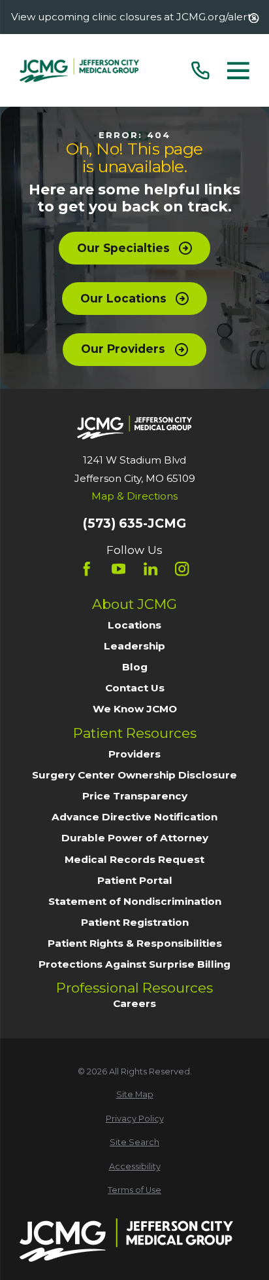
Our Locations (123, 298)
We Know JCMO (135, 709)
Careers (134, 1003)
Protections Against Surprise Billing (134, 964)
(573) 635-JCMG (134, 523)
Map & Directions (134, 496)
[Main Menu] (238, 70)
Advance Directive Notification (134, 817)
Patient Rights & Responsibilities (135, 943)
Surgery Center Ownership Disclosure (134, 775)
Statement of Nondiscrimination (134, 901)
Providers (134, 754)
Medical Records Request (134, 859)
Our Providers (123, 349)
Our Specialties (123, 248)
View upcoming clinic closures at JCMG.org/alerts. (134, 16)
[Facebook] (86, 569)
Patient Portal (134, 880)
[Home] (79, 70)
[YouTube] (118, 569)
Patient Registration (135, 922)
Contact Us (135, 688)
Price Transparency (134, 796)
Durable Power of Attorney (134, 838)
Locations (134, 625)
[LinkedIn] (150, 569)
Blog (135, 667)
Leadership (134, 646)
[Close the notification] (254, 18)
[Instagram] (182, 569)
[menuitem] (134, 1095)
